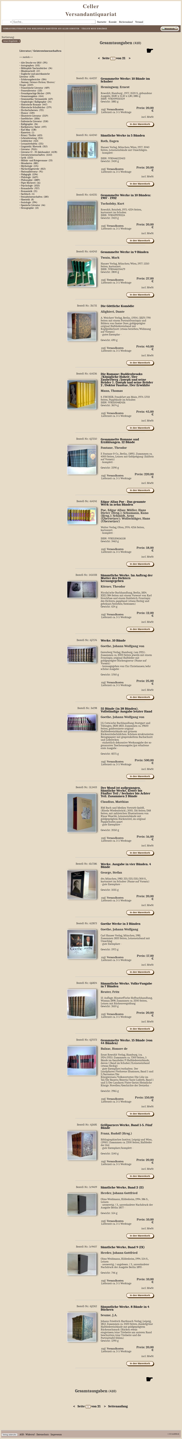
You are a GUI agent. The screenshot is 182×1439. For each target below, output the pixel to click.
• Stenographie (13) (29, 208)
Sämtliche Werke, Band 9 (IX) (123, 1247)
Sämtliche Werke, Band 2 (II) (122, 1187)
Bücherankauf (126, 22)
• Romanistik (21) (28, 191)
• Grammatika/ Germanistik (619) (36, 99)
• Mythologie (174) (29, 166)
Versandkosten (115, 109)
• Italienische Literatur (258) (33, 121)
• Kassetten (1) (26, 132)
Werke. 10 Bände (113, 640)
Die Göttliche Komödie (117, 306)
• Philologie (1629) (28, 177)
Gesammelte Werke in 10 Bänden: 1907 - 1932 (126, 196)
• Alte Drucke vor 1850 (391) (33, 62)
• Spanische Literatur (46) (32, 205)
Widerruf (30, 1434)
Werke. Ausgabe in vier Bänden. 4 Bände (126, 865)
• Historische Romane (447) (33, 104)
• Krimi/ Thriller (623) (30, 135)
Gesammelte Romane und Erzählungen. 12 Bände (120, 440)
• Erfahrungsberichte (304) (33, 79)
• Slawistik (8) (26, 199)
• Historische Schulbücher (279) (35, 107)
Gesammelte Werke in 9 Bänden (125, 252)
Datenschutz (43, 1434)
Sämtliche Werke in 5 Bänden (123, 135)
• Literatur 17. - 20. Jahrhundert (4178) (38, 152)
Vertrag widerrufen (9, 1435)
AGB (22, 1434)
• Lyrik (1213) (26, 157)
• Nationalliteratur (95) (31, 171)
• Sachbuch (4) (27, 194)
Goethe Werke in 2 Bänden (120, 924)
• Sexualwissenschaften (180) (34, 196)
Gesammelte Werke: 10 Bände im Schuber (125, 80)
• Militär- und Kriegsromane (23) (36, 160)
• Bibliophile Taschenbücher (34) (35, 68)
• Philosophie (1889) (29, 180)
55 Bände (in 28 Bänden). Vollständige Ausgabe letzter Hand (126, 710)
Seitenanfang (117, 1406)
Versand (139, 22)
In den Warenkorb (140, 124)
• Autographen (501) (29, 65)
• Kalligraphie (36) (28, 124)
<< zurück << (26, 57)
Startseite (101, 22)
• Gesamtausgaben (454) (31, 96)
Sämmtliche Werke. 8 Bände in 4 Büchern (125, 1308)
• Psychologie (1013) (29, 185)
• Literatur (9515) (28, 149)
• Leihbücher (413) (28, 141)
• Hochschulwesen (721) (31, 110)
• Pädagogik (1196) (28, 174)
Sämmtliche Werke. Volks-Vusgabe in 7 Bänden (126, 985)
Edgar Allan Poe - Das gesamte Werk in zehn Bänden (123, 503)
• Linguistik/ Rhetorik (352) (33, 146)
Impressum (56, 1434)
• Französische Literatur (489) (34, 87)
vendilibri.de (175, 1434)
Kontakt (113, 22)
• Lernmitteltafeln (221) (31, 143)
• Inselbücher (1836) (29, 118)
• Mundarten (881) (29, 163)
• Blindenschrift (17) (29, 71)
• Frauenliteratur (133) (30, 90)
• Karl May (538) (28, 129)
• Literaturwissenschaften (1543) (35, 155)
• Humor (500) (27, 113)
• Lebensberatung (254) (31, 138)
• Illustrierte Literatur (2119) (33, 115)
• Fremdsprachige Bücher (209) (35, 93)
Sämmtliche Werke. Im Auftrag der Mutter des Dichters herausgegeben (127, 578)
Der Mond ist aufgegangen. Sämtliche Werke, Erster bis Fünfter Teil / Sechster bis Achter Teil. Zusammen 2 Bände (125, 792)
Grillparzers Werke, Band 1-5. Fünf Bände (126, 1126)
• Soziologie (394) (28, 202)
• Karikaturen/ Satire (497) (33, 127)
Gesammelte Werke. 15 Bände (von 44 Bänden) (126, 1041)
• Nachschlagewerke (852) (32, 169)
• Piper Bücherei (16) (30, 182)
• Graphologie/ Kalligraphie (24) (35, 101)
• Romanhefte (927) (29, 188)
